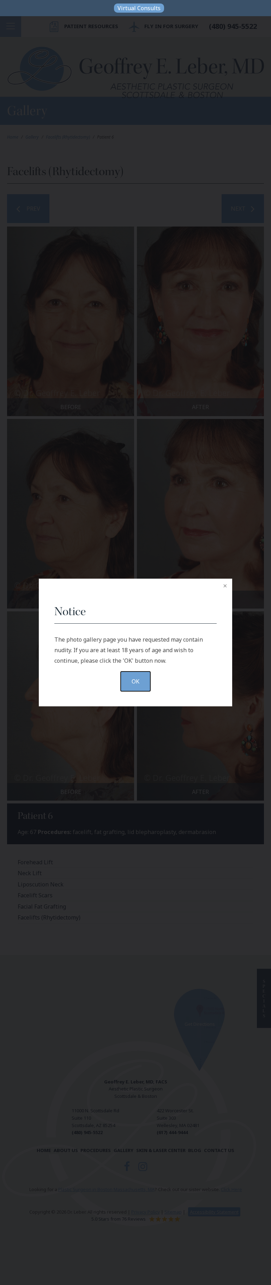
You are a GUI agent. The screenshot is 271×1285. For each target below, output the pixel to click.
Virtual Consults (139, 8)
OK (135, 681)
